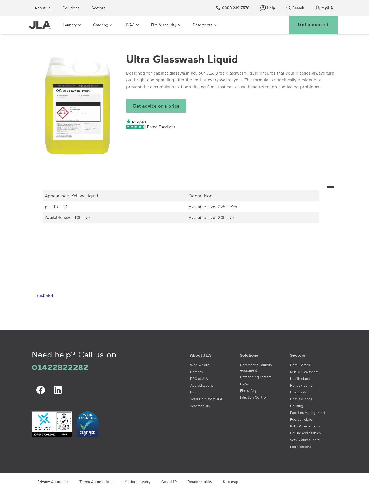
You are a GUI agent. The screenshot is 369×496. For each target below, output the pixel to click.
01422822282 (60, 367)
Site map (230, 481)
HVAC (244, 384)
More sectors (300, 446)
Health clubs (300, 378)
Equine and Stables (305, 433)
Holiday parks (301, 385)
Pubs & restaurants (305, 426)
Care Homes (300, 365)
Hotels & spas (301, 399)
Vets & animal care (305, 440)
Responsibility (199, 481)
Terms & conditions (96, 481)
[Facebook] (40, 390)
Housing (296, 406)
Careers (196, 372)
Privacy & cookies (53, 481)
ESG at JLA (199, 378)
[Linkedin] (57, 390)
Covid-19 (169, 481)
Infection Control (253, 397)
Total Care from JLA (206, 399)
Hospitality (298, 392)
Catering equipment (255, 377)
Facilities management (307, 412)
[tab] (184, 180)
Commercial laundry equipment (256, 367)
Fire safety (248, 390)
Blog (194, 392)
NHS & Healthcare (304, 372)
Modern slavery (137, 481)
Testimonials (200, 406)
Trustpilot (44, 295)
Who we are (199, 365)
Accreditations (201, 385)
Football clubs (301, 419)
